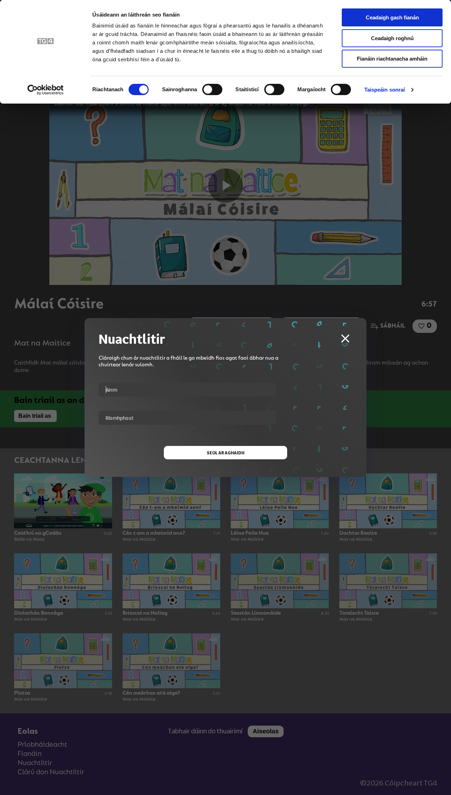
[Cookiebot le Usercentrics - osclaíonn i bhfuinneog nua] (45, 90)
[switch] (212, 89)
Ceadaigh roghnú (392, 38)
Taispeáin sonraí (384, 90)
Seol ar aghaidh (226, 452)
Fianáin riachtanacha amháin (392, 59)
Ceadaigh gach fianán (392, 17)
